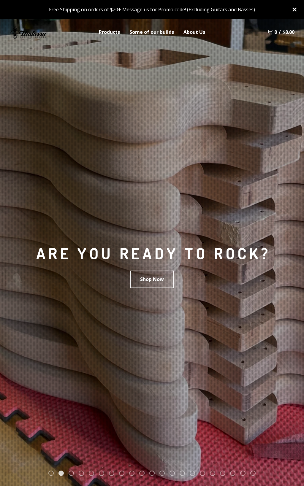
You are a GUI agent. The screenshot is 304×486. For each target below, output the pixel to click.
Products (109, 32)
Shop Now (152, 279)
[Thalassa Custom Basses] (40, 32)
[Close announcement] (294, 9)
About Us (194, 32)
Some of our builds (151, 32)
